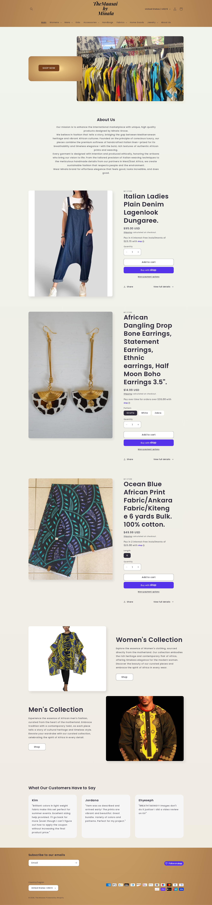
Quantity (128, 246)
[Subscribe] (76, 863)
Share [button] (130, 286)
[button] (31, 9)
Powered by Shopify (55, 898)
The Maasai (40, 898)
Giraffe (130, 412)
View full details (161, 286)
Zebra (158, 412)
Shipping (128, 232)
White (144, 412)
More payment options (148, 277)
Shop (124, 677)
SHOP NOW (49, 68)
